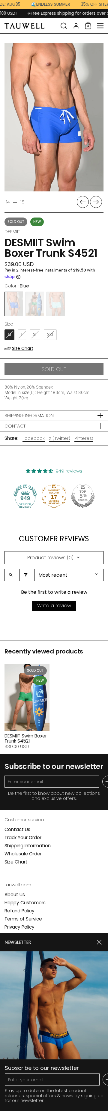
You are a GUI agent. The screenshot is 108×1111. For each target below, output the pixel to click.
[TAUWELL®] (30, 26)
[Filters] (26, 575)
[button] (64, 25)
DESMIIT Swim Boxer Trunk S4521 (27, 706)
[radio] (13, 304)
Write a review (54, 605)
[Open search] (10, 575)
